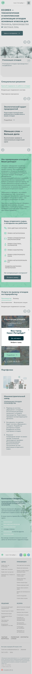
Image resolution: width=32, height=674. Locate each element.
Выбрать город (16, 342)
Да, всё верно (16, 338)
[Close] (29, 330)
